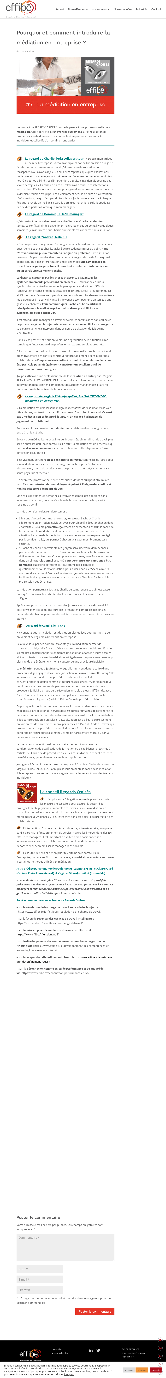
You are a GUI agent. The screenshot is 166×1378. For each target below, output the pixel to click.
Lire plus (69, 1374)
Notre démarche (78, 9)
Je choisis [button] (141, 1369)
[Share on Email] (160, 1340)
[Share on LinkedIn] (160, 1356)
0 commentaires (25, 51)
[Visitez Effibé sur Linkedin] (91, 1351)
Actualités (141, 9)
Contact (156, 9)
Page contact (128, 1356)
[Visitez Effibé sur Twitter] (98, 1351)
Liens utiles (58, 1349)
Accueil (59, 9)
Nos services (99, 9)
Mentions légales (60, 1352)
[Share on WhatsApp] (160, 1348)
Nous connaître (123, 9)
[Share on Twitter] (160, 1364)
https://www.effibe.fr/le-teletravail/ (38, 934)
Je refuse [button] (129, 1369)
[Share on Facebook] (160, 1372)
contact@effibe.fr (136, 1352)
